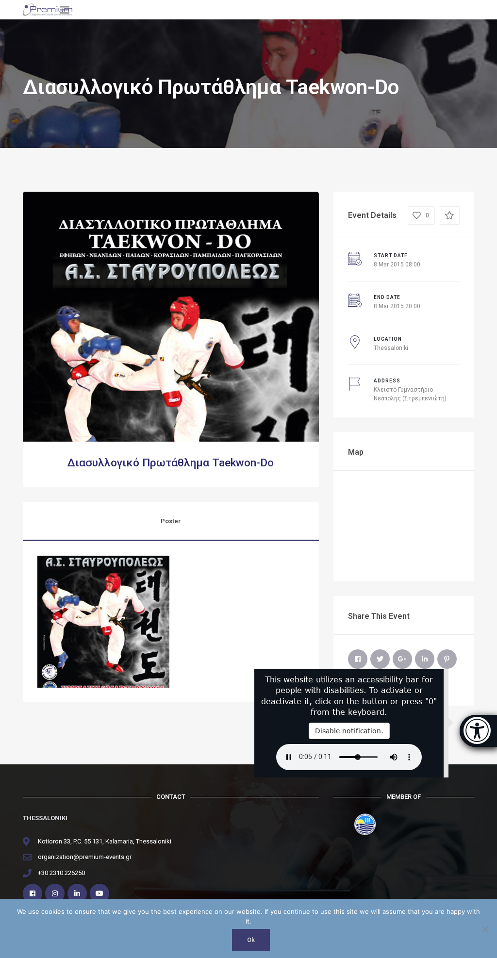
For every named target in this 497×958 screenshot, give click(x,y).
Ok (251, 939)
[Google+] (402, 659)
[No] (485, 929)
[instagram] (55, 893)
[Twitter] (380, 659)
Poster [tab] (171, 521)
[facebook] (32, 893)
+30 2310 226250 (61, 872)
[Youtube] (99, 893)
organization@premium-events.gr (85, 856)
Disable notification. (349, 731)
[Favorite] (449, 215)
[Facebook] (357, 659)
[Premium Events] (47, 9)
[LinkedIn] (424, 659)
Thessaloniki (391, 348)
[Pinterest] (447, 659)
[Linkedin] (77, 893)
